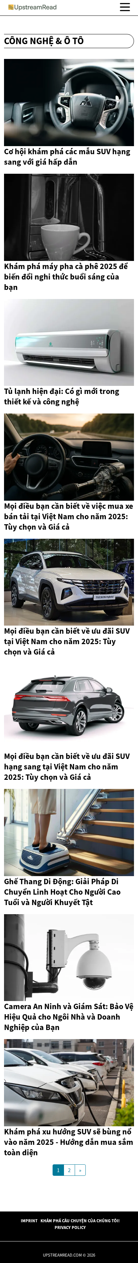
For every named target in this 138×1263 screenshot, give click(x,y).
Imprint (29, 1220)
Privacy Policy (70, 1227)
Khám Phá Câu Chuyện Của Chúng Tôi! (80, 1220)
